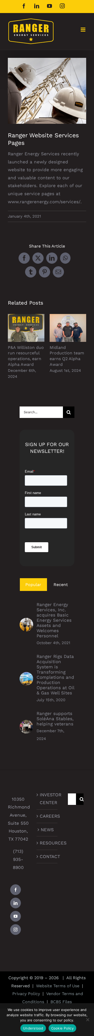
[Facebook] (15, 889)
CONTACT (47, 856)
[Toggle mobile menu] (83, 29)
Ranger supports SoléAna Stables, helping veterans (55, 718)
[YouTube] (15, 916)
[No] (87, 1019)
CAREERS (47, 816)
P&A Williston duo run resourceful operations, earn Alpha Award (26, 328)
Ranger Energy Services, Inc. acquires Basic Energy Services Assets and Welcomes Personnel (54, 620)
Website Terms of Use (57, 985)
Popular (33, 584)
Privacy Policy (26, 993)
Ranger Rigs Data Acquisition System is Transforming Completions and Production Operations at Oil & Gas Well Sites (55, 674)
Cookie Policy (62, 1028)
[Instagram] (15, 929)
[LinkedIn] (15, 903)
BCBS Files (61, 1001)
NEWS (47, 829)
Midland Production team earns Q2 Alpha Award (68, 328)
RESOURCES (47, 843)
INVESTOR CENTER (47, 798)
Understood (33, 1028)
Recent (61, 584)
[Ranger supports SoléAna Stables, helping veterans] (26, 723)
